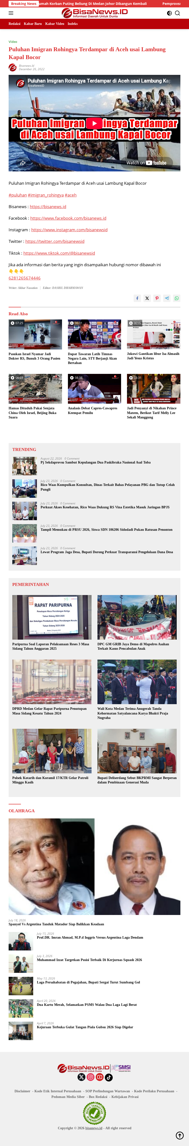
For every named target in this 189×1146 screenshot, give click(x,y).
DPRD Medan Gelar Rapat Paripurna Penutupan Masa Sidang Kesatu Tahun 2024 (49, 711)
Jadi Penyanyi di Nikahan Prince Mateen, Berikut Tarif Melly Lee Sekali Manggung (151, 412)
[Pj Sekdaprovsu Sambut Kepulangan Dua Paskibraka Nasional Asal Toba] (24, 466)
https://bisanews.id (48, 206)
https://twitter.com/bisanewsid (54, 241)
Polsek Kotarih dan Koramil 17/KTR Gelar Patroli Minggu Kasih (50, 780)
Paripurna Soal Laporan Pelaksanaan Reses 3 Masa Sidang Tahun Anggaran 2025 (50, 646)
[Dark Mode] (169, 13)
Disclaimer (22, 1091)
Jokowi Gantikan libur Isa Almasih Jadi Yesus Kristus (153, 356)
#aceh (71, 195)
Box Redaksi (98, 1097)
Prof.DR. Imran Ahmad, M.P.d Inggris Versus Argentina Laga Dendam (90, 937)
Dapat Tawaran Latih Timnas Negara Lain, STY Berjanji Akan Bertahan (92, 358)
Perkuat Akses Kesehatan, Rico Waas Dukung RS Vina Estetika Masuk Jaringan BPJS (105, 507)
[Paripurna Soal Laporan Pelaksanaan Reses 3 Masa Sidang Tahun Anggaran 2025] (52, 617)
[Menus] (12, 13)
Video (13, 41)
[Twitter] (81, 1077)
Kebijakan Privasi (125, 1097)
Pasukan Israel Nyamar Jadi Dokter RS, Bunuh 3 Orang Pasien (34, 356)
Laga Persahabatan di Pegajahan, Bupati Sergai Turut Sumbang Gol (88, 982)
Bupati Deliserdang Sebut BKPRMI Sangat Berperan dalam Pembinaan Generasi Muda (137, 780)
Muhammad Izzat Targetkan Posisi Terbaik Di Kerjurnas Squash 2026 (89, 960)
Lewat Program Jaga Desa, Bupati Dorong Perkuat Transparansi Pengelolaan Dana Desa (107, 552)
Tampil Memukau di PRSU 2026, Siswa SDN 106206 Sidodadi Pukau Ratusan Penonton (107, 529)
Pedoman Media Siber (68, 1097)
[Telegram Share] (167, 298)
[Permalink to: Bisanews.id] (12, 67)
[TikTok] (109, 1077)
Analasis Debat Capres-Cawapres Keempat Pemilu (92, 410)
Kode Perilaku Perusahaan (154, 1091)
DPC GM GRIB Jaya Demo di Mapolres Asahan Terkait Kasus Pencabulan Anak (133, 646)
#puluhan (18, 195)
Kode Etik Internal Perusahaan (57, 1091)
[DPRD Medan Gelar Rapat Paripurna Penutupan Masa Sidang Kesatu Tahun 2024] (52, 682)
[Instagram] (90, 1077)
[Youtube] (100, 1077)
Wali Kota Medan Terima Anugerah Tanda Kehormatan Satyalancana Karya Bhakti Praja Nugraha (132, 713)
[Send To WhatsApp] (176, 298)
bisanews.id (93, 1128)
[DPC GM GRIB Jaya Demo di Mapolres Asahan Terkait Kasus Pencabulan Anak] (137, 617)
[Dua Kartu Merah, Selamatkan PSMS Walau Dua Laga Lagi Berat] (21, 1008)
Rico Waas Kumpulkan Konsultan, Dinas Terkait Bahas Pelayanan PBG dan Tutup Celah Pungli (108, 487)
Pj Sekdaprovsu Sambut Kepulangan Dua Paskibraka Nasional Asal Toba (96, 462)
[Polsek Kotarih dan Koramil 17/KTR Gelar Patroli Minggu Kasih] (52, 751)
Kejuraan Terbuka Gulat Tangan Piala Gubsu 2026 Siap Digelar (85, 1027)
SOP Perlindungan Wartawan (107, 1091)
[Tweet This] (147, 298)
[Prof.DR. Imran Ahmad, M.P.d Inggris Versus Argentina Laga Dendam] (21, 941)
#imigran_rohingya (46, 195)
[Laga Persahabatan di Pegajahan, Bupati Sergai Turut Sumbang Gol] (21, 986)
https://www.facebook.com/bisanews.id (68, 218)
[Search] (177, 13)
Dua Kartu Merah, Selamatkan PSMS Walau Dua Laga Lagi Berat (87, 1005)
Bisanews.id (26, 66)
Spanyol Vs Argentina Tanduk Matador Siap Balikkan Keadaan (56, 924)
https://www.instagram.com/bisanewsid (69, 230)
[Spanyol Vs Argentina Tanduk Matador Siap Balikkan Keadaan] (94, 866)
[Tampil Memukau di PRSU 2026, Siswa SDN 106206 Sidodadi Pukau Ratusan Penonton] (24, 533)
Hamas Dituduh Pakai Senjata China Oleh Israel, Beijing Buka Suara (32, 412)
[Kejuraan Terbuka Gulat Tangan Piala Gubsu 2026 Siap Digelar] (21, 1031)
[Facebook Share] (137, 298)
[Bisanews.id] (94, 13)
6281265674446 (25, 278)
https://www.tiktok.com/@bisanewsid (59, 253)
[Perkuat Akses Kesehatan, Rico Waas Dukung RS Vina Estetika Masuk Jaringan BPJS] (24, 511)
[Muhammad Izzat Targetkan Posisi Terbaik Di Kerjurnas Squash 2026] (21, 963)
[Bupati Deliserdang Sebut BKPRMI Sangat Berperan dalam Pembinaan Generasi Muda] (137, 751)
